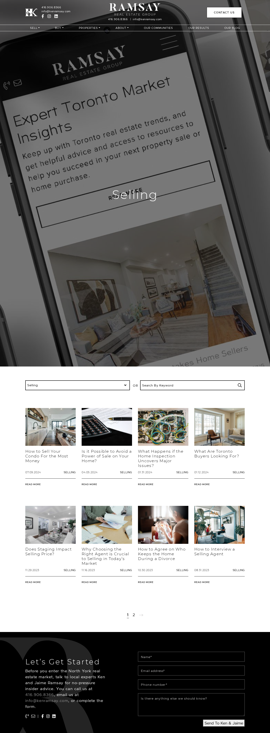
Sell (34, 28)
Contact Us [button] (224, 12)
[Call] (27, 716)
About (120, 28)
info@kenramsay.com (56, 11)
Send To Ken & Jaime (224, 723)
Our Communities (158, 28)
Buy (58, 28)
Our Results (198, 28)
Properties (88, 28)
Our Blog (232, 28)
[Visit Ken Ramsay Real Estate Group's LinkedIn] (56, 16)
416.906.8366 (51, 7)
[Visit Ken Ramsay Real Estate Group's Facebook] (43, 16)
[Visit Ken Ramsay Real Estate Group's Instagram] (49, 16)
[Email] (33, 716)
